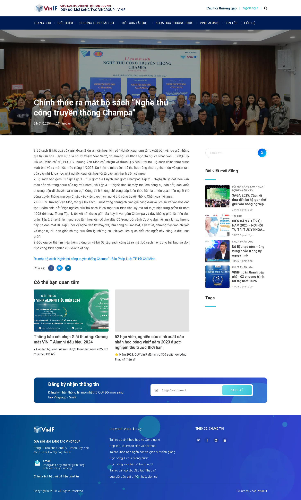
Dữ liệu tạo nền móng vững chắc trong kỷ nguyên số (248, 251)
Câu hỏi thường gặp (222, 8)
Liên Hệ (249, 23)
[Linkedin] (216, 440)
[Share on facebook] (51, 268)
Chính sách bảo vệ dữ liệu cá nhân (56, 476)
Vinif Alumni (209, 23)
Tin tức (232, 23)
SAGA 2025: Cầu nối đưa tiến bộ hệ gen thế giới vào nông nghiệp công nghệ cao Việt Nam (249, 199)
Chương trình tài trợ (96, 23)
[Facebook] (207, 440)
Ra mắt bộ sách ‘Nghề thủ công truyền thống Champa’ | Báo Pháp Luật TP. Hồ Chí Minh (94, 259)
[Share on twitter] (59, 268)
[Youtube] (225, 440)
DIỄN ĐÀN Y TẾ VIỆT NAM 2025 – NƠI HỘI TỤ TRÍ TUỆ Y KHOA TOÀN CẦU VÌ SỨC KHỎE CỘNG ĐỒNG (247, 225)
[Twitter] (198, 440)
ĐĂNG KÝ (237, 390)
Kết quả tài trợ (134, 23)
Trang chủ (42, 23)
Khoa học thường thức (174, 23)
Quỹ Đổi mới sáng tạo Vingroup (57, 441)
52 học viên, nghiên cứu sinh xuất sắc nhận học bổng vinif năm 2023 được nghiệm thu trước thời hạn (149, 342)
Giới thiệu (65, 23)
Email (47, 461)
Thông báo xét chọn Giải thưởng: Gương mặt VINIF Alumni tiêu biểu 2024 (71, 339)
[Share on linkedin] (68, 268)
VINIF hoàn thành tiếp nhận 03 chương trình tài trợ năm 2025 (248, 276)
